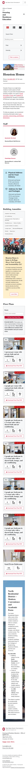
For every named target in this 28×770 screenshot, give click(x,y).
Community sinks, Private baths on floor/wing (12, 219)
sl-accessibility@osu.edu (11, 757)
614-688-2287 (11, 79)
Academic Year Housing (10, 213)
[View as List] (14, 28)
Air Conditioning (8, 216)
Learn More (13, 295)
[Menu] (24, 14)
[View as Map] (20, 28)
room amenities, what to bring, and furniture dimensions (13, 115)
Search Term (9, 34)
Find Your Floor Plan (14, 317)
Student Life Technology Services (18, 767)
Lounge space (8, 228)
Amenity (8, 50)
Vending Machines (9, 233)
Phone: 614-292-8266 (7, 748)
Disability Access (8, 223)
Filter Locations (14, 57)
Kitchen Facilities (17, 223)
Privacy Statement (6, 760)
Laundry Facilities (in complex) (11, 225)
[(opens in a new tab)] (19, 67)
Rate (7, 45)
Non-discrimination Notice (8, 762)
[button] (22, 43)
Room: (6, 310)
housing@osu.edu (6, 746)
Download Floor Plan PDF (13, 366)
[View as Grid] (8, 28)
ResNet (6, 231)
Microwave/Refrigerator (18, 228)
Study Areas (12, 231)
